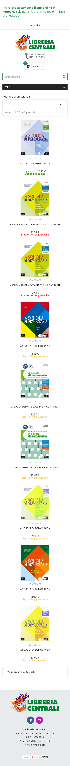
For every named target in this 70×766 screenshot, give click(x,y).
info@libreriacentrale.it (39, 741)
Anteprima (28, 157)
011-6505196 (37, 737)
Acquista (38, 339)
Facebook (30, 720)
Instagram (39, 720)
